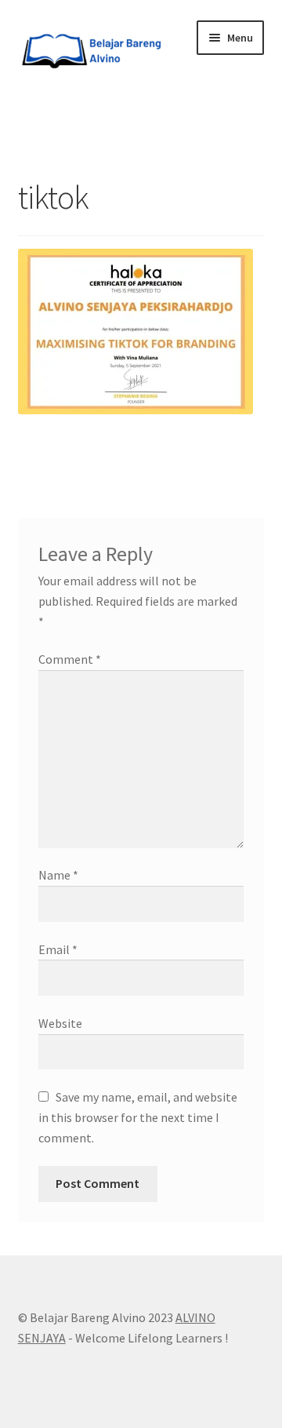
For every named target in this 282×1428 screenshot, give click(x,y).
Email (58, 949)
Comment (69, 659)
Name (58, 875)
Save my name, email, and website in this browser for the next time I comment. (137, 1117)
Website (60, 1023)
